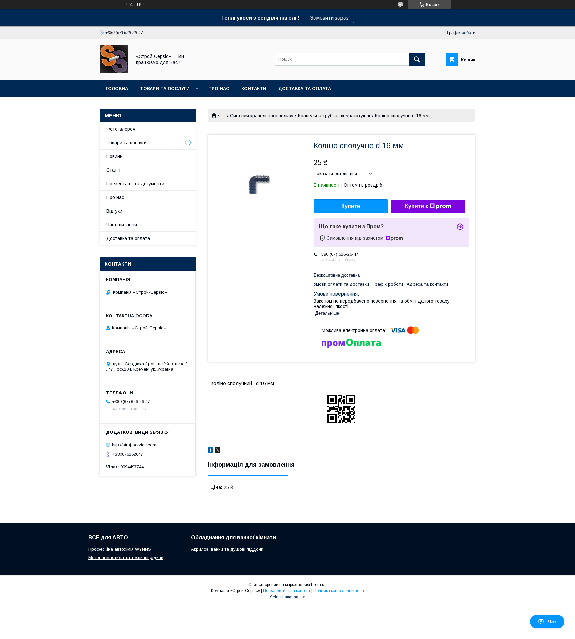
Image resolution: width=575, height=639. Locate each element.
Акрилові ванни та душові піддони (227, 549)
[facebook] (210, 451)
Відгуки (114, 211)
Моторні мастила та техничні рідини (125, 557)
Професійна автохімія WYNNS (119, 549)
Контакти (253, 88)
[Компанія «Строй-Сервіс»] (114, 71)
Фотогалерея (120, 129)
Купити (350, 206)
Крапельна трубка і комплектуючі (334, 115)
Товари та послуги (165, 88)
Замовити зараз (329, 18)
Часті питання (121, 224)
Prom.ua (319, 584)
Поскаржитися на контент (286, 590)
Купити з (416, 206)
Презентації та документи (135, 183)
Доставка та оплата (304, 88)
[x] (217, 451)
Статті (113, 170)
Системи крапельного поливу (261, 115)
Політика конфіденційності (338, 590)
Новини (114, 156)
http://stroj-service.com (134, 444)
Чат (552, 621)
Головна (117, 88)
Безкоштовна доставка (337, 275)
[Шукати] (417, 59)
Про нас (218, 88)
